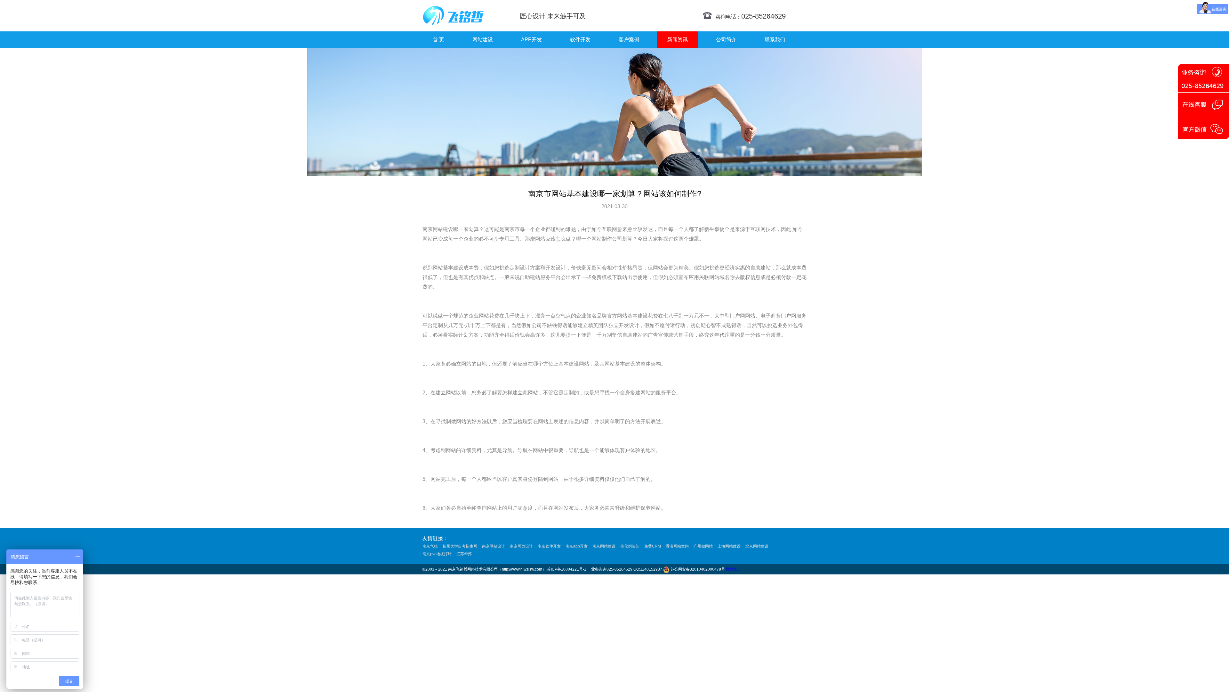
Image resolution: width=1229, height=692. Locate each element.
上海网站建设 (729, 546)
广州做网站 (703, 546)
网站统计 (733, 569)
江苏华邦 (464, 554)
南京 (427, 229)
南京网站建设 (603, 546)
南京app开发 (577, 546)
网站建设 (482, 39)
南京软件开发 (549, 546)
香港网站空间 (677, 546)
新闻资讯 (677, 39)
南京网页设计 (521, 546)
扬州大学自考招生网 (460, 546)
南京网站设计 (493, 546)
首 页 (438, 39)
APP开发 (531, 39)
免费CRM (652, 546)
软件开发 (580, 39)
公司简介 (726, 39)
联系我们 (775, 39)
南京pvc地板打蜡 (437, 554)
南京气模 (430, 546)
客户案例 (629, 39)
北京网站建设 (756, 546)
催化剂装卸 (629, 546)
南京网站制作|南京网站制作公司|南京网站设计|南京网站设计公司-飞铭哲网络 (461, 15)
